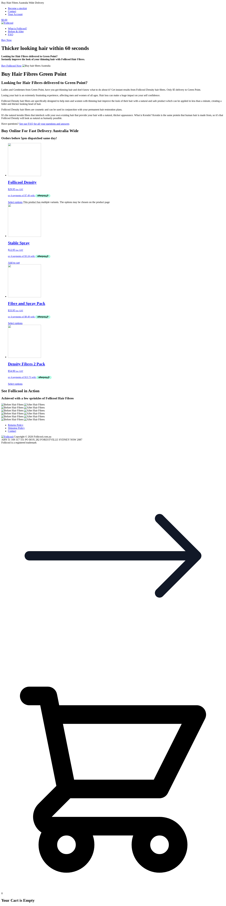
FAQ (10, 34)
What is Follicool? (17, 28)
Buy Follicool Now (11, 65)
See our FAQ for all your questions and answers (44, 123)
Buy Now (6, 40)
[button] (113, 666)
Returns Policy (15, 425)
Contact (12, 11)
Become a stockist (17, 8)
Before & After (16, 31)
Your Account (15, 14)
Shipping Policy (16, 428)
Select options (15, 202)
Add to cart (14, 262)
